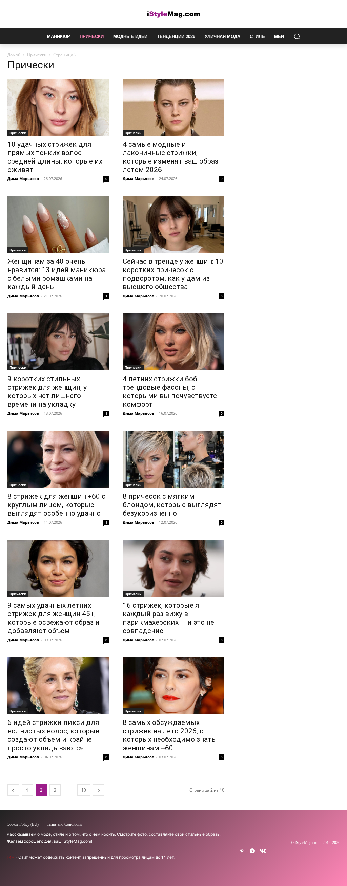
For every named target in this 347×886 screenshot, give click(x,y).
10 (83, 790)
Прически (37, 55)
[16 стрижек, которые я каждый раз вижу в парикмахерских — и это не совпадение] (173, 568)
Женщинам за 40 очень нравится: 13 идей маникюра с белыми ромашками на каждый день (56, 274)
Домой (14, 55)
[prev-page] (13, 790)
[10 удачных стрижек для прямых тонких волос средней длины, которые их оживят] (58, 107)
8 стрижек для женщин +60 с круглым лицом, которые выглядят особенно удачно (56, 504)
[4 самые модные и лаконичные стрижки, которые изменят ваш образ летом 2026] (173, 107)
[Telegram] (252, 851)
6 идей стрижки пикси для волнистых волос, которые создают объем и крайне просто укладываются (53, 735)
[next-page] (98, 790)
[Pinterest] (241, 851)
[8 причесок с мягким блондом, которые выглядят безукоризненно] (173, 459)
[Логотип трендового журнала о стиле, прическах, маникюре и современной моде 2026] (173, 14)
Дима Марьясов (23, 178)
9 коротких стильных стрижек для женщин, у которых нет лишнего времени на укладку (47, 391)
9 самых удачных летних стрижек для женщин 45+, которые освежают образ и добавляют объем (53, 618)
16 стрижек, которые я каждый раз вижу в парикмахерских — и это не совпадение (168, 618)
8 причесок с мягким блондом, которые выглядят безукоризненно (172, 504)
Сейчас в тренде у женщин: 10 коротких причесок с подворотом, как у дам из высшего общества (173, 274)
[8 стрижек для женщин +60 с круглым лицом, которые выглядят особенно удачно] (58, 459)
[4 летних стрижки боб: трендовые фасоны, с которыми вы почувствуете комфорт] (173, 341)
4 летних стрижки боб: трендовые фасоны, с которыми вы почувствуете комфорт (170, 391)
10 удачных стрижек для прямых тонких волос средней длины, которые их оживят (54, 157)
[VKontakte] (262, 851)
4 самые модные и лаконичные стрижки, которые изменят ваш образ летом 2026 (170, 157)
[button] (297, 36)
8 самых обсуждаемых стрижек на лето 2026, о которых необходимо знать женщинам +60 (169, 735)
